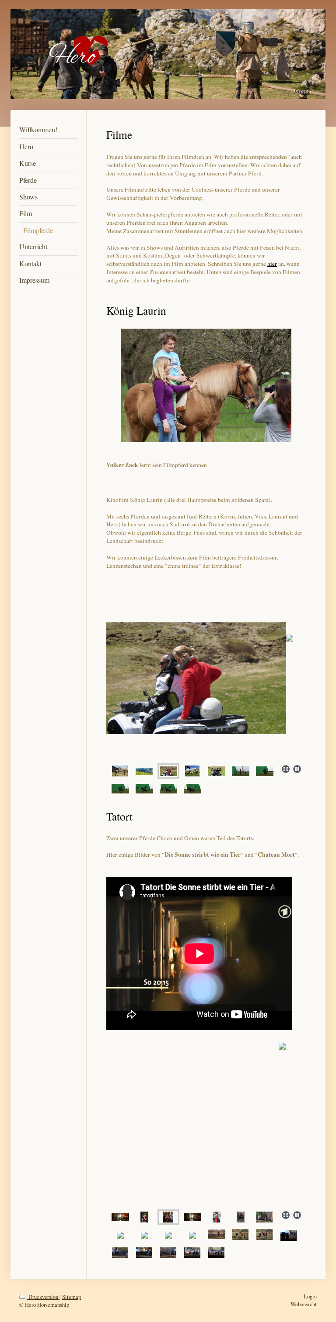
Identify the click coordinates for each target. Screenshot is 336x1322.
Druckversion (43, 1297)
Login (310, 1296)
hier (272, 264)
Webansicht (303, 1304)
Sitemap (71, 1297)
